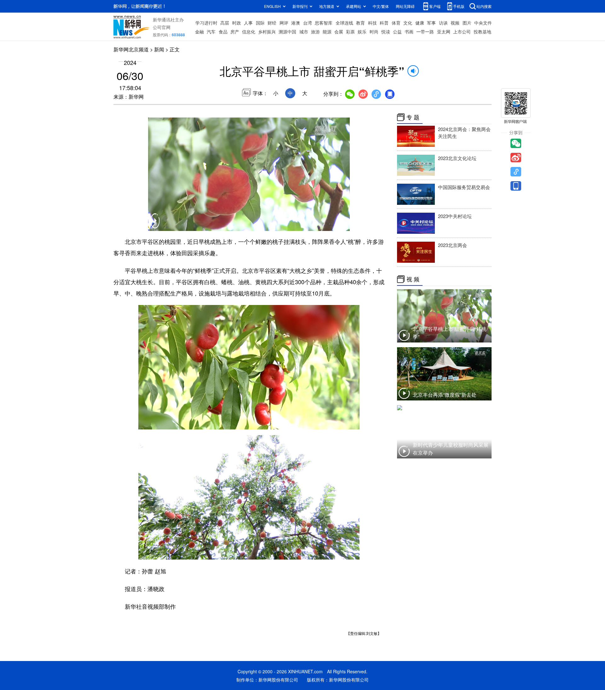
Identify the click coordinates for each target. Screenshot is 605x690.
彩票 (350, 31)
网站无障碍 (405, 6)
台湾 (307, 23)
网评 (283, 23)
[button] (155, 225)
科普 (384, 23)
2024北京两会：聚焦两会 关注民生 (464, 132)
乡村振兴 (267, 31)
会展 (338, 31)
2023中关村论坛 (455, 216)
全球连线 (344, 23)
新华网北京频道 (131, 49)
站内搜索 (484, 6)
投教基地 (482, 31)
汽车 (211, 31)
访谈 (443, 23)
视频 (455, 23)
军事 (431, 23)
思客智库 (323, 23)
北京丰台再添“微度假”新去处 (444, 394)
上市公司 (462, 31)
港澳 (295, 23)
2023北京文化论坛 (457, 158)
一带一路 (425, 31)
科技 (372, 23)
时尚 (374, 31)
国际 (260, 23)
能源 (327, 31)
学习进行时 (206, 23)
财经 (272, 23)
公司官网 (161, 27)
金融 (199, 31)
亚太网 (443, 31)
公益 (397, 31)
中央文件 (483, 23)
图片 (467, 23)
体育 (396, 23)
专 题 (412, 117)
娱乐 (362, 31)
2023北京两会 (452, 245)
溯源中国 (287, 31)
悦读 (385, 31)
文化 (407, 23)
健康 (419, 23)
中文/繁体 (381, 6)
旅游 (315, 31)
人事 (248, 23)
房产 (234, 31)
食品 (223, 31)
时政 (236, 23)
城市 (303, 31)
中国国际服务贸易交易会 (464, 187)
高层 (224, 23)
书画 (409, 31)
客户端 (435, 6)
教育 (360, 23)
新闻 (159, 49)
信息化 (248, 31)
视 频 (412, 279)
